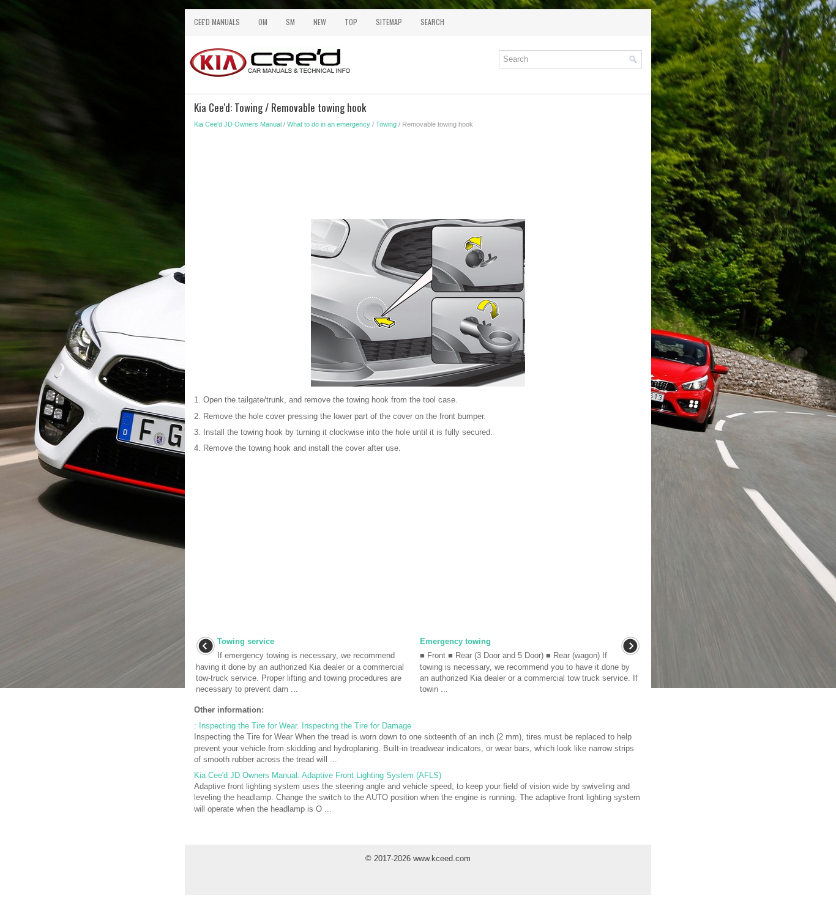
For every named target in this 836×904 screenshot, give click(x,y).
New (319, 22)
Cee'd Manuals (217, 22)
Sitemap (389, 22)
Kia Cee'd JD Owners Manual (238, 124)
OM (262, 22)
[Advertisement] (418, 177)
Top (351, 22)
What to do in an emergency (328, 124)
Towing (386, 124)
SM (290, 22)
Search (432, 22)
